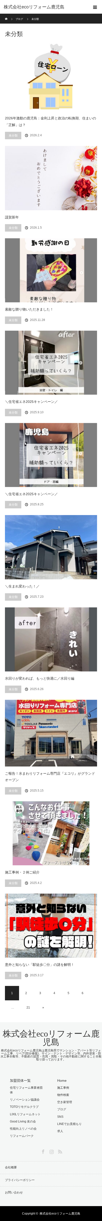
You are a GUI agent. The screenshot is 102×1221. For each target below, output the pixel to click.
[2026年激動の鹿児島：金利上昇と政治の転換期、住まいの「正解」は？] (51, 76)
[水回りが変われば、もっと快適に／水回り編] (51, 639)
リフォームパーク (22, 1136)
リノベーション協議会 (25, 1099)
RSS (59, 1150)
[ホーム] (6, 15)
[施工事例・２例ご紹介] (51, 833)
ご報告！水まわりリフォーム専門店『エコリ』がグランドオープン (50, 776)
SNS (60, 1116)
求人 (60, 1131)
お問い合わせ (14, 1192)
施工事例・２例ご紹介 (22, 872)
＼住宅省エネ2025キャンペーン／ (31, 402)
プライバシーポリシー (20, 1180)
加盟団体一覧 (20, 1080)
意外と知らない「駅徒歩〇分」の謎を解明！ (39, 965)
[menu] (95, 7)
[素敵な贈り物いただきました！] (51, 270)
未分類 (13, 135)
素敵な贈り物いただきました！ (29, 309)
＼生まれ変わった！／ (22, 586)
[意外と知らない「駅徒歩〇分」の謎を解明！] (51, 926)
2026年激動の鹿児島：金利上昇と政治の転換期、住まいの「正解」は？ (50, 121)
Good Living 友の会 (23, 1121)
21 (28, 1007)
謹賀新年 (12, 217)
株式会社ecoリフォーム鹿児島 (51, 1038)
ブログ (61, 1109)
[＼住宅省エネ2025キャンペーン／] (51, 363)
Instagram (51, 1150)
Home (62, 1080)
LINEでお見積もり (69, 1124)
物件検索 (63, 1095)
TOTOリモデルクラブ (24, 1107)
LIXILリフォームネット (25, 1114)
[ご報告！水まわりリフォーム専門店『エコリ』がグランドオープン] (51, 733)
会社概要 (11, 1167)
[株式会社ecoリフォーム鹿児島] (43, 7)
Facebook (42, 1150)
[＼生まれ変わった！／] (51, 547)
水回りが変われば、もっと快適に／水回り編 (39, 678)
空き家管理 (64, 1102)
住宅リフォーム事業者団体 (26, 1090)
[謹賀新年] (51, 178)
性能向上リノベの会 (23, 1128)
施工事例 (63, 1087)
